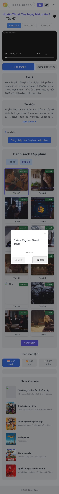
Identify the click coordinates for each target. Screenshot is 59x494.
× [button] (45, 233)
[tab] (27, 252)
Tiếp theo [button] (39, 259)
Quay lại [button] (19, 259)
